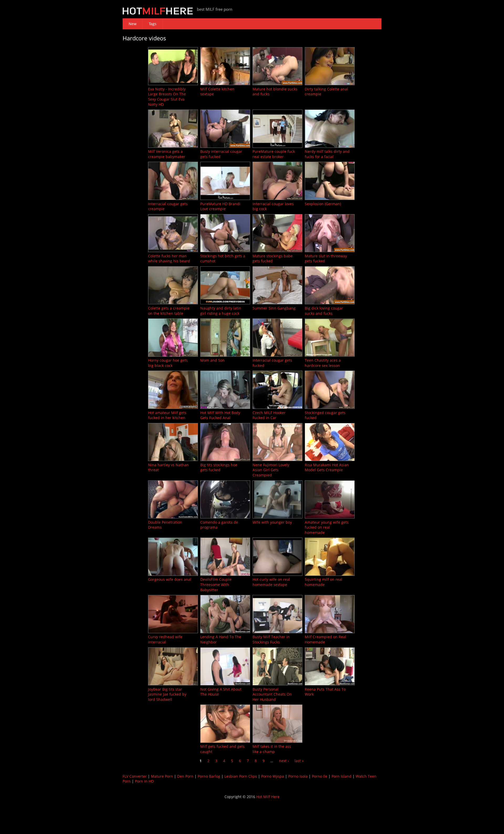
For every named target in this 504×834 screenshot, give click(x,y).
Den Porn (185, 776)
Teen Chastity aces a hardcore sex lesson (323, 363)
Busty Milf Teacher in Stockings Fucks (271, 639)
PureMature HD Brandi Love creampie (220, 206)
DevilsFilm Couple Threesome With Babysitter (216, 584)
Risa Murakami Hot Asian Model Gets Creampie (327, 467)
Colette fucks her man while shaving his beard (169, 258)
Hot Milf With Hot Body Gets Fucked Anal (220, 415)
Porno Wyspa (272, 776)
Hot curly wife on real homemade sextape (271, 582)
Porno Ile (319, 776)
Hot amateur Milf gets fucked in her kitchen (167, 415)
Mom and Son (212, 360)
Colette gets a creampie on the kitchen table (169, 311)
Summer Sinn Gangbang (274, 308)
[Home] (158, 13)
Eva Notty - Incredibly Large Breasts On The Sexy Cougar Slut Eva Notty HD (167, 96)
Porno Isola (298, 776)
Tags (152, 23)
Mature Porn (162, 776)
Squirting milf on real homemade (323, 582)
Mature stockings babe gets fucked (273, 258)
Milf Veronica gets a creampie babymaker (166, 154)
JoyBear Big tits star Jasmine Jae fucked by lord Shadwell (167, 694)
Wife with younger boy (272, 522)
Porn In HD (144, 781)
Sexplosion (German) (323, 203)
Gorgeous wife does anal (169, 579)
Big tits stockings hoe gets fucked (218, 467)
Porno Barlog (209, 776)
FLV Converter (135, 776)
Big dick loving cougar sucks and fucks (324, 311)
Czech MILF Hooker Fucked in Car (269, 415)
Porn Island (341, 776)
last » (299, 760)
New (132, 23)
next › (284, 760)
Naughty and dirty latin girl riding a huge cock (220, 311)
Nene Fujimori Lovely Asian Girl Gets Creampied (271, 470)
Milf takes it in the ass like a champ (272, 749)
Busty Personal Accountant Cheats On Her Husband (272, 694)
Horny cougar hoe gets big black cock (168, 363)
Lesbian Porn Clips (240, 776)
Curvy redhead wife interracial (165, 639)
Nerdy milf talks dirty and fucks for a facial (327, 154)
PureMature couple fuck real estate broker (274, 154)
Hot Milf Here (268, 796)
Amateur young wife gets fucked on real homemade (327, 527)
